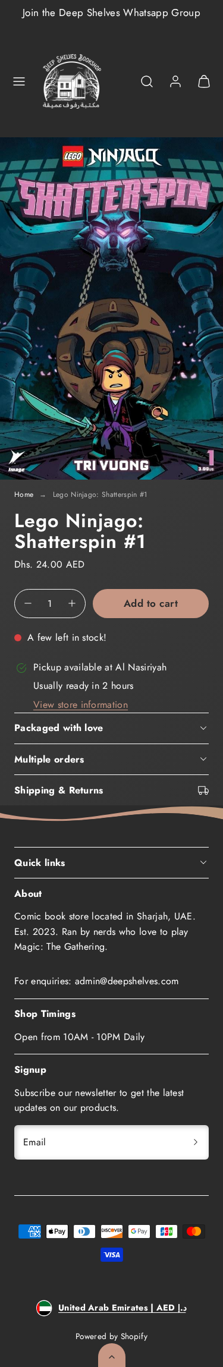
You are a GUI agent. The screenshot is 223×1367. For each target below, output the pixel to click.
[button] (19, 81)
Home (23, 494)
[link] (175, 81)
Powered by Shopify (111, 1336)
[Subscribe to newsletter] (196, 1142)
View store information (80, 704)
